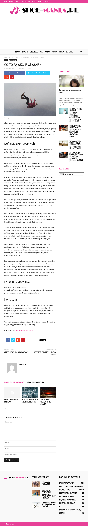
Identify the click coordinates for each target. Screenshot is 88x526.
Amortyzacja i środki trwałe (71, 486)
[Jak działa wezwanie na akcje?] (48, 392)
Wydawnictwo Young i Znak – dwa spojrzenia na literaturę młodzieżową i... (75, 144)
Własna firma (64, 490)
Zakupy (25, 52)
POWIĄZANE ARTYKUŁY (14, 382)
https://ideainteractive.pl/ (24, 330)
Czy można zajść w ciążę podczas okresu (48, 504)
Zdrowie (69, 52)
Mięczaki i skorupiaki (67, 500)
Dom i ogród (45, 52)
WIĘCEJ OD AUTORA (35, 382)
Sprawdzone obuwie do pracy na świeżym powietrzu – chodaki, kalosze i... (76, 157)
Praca (54, 52)
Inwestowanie (12, 60)
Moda (17, 52)
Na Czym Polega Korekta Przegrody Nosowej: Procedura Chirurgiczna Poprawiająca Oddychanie (75, 115)
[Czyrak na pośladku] (36, 484)
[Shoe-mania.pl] (44, 10)
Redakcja (11, 68)
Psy (60, 506)
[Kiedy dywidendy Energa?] (12, 392)
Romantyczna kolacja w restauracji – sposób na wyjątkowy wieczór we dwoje (75, 131)
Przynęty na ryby (66, 496)
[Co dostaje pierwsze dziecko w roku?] (71, 81)
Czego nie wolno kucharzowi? (16, 352)
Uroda (61, 52)
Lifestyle (34, 52)
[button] (81, 51)
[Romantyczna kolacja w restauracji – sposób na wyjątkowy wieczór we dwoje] (63, 128)
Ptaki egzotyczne (66, 483)
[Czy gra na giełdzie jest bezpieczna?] (30, 392)
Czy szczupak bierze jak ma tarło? (45, 353)
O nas (34, 1)
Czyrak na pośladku (46, 483)
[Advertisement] (44, 33)
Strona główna (26, 1)
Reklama (40, 1)
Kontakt (47, 1)
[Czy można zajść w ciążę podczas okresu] (36, 505)
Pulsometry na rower (68, 493)
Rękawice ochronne (67, 503)
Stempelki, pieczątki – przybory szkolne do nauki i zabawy (49, 494)
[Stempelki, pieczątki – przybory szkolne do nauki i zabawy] (36, 493)
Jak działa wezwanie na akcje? (45, 402)
